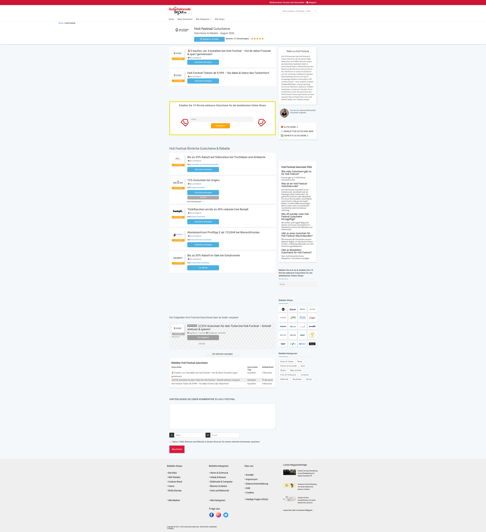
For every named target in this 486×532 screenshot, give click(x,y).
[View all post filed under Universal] (283, 317)
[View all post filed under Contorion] (302, 309)
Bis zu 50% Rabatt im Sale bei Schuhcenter (213, 255)
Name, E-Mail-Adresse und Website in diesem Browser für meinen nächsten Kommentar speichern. (216, 442)
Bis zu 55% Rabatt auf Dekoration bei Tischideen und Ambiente (226, 157)
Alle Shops (220, 19)
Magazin (312, 2)
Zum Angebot (203, 337)
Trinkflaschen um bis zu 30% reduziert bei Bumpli (217, 209)
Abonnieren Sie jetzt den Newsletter (288, 2)
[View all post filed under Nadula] (312, 344)
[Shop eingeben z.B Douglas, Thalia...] (315, 11)
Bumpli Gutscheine (198, 217)
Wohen (283, 370)
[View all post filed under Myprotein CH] (292, 344)
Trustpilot (170, 528)
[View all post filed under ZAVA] (302, 344)
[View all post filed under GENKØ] (312, 309)
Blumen (214, 486)
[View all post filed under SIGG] (283, 344)
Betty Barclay (174, 490)
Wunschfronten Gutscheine (201, 240)
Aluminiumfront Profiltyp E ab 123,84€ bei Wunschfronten (223, 232)
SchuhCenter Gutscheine (200, 263)
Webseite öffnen (210, 39)
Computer (305, 375)
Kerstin (296, 110)
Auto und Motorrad (219, 490)
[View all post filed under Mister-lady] (292, 335)
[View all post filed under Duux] (292, 309)
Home (171, 19)
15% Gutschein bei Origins (203, 180)
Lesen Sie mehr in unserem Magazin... (298, 510)
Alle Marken (174, 500)
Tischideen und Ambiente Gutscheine (205, 164)
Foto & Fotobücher (288, 375)
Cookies (250, 492)
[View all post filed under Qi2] (283, 309)
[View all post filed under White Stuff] (283, 335)
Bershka (172, 472)
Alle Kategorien (202, 19)
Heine (171, 486)
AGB (248, 488)
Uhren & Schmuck (219, 472)
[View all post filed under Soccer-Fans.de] (292, 317)
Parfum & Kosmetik (288, 366)
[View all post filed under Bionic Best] (312, 335)
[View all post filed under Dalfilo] (312, 317)
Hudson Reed (175, 481)
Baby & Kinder (296, 370)
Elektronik (284, 379)
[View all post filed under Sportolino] (283, 326)
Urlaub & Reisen (218, 477)
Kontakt (250, 474)
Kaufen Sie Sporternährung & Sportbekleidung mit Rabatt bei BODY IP (308, 473)
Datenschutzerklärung (257, 483)
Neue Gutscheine (185, 19)
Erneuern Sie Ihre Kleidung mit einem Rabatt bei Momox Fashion (307, 486)
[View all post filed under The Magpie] (302, 326)
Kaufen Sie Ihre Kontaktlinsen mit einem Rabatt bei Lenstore (307, 500)
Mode (300, 361)
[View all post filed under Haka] (302, 335)
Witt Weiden (174, 477)
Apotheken (297, 379)
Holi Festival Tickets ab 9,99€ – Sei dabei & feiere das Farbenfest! (228, 72)
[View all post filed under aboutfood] (312, 326)
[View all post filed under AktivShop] (302, 317)
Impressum (252, 479)
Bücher (309, 379)
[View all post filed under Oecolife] (292, 326)
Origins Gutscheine (198, 187)
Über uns (249, 466)
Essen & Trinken (287, 361)
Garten (223, 486)
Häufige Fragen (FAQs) (257, 499)
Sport (303, 366)
